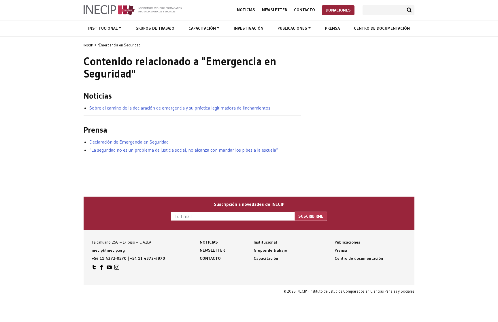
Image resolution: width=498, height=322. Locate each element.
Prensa (332, 28)
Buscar (409, 10)
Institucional (103, 28)
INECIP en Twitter (94, 269)
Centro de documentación (382, 28)
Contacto (304, 9)
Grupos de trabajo (154, 28)
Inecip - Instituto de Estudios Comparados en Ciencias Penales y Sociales (133, 9)
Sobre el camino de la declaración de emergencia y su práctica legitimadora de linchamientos (179, 108)
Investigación (248, 28)
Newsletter (274, 9)
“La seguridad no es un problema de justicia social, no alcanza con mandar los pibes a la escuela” (183, 150)
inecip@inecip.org (108, 250)
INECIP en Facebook (101, 269)
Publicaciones (293, 28)
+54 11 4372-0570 (109, 258)
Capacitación (202, 28)
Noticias (246, 9)
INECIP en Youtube (109, 269)
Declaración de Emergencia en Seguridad (129, 142)
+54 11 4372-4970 (147, 258)
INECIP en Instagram (116, 269)
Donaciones (338, 10)
